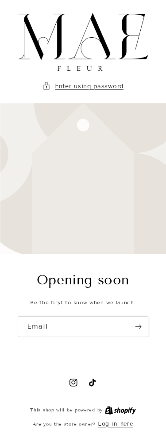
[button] (83, 86)
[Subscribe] (138, 326)
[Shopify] (120, 409)
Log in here (115, 423)
